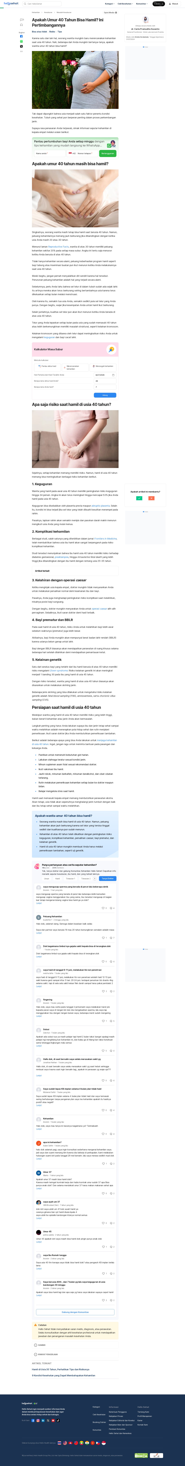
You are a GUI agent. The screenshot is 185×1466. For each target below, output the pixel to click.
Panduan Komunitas (117, 1429)
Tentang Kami (143, 1412)
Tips (60, 31)
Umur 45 (47, 1231)
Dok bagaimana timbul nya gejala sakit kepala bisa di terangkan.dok (77, 946)
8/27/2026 (100, 375)
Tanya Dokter (108, 878)
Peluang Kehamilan (52, 916)
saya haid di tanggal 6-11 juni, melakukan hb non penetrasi (72, 970)
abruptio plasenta (101, 505)
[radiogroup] (75, 367)
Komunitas (97, 1430)
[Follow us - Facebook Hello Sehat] (32, 1420)
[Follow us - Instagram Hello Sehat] (38, 1420)
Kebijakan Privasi (116, 1416)
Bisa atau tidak (39, 31)
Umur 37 (47, 1172)
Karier (140, 1420)
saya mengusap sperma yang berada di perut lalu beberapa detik (75, 886)
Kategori (96, 1407)
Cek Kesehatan (99, 1414)
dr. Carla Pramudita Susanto (145, 29)
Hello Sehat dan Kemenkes (120, 1433)
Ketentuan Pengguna (118, 1412)
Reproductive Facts (58, 246)
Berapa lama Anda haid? (44, 387)
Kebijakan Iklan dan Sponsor (121, 1425)
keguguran (49, 337)
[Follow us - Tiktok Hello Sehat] (58, 1420)
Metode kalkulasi (41, 360)
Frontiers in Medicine (105, 538)
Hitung (105, 395)
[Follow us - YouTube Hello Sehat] (53, 1420)
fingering (47, 999)
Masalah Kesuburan (64, 12)
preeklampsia (61, 557)
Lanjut (39, 903)
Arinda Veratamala (142, 37)
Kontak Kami (143, 1425)
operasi (99, 608)
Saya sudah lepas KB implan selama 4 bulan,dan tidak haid (72, 1089)
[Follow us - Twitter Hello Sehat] (48, 1420)
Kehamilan (36, 12)
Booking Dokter (99, 1422)
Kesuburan (48, 12)
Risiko (52, 31)
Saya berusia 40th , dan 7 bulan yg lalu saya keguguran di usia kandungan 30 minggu (74, 1283)
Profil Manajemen (145, 1416)
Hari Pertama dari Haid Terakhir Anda (49, 375)
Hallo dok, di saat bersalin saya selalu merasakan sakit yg (72, 1059)
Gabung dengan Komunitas (75, 1312)
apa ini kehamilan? (52, 1142)
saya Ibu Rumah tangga (54, 1255)
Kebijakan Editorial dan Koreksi (122, 1420)
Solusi (46, 1029)
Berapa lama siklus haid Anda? (46, 381)
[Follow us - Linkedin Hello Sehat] (43, 1420)
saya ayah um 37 (51, 1201)
